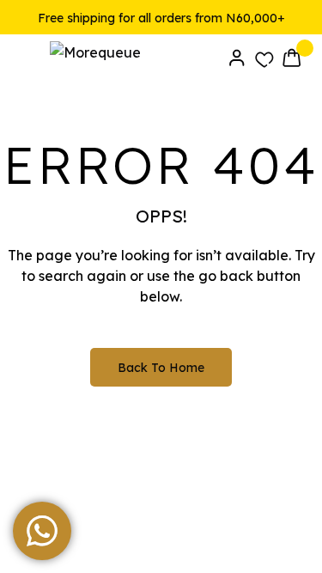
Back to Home (161, 367)
